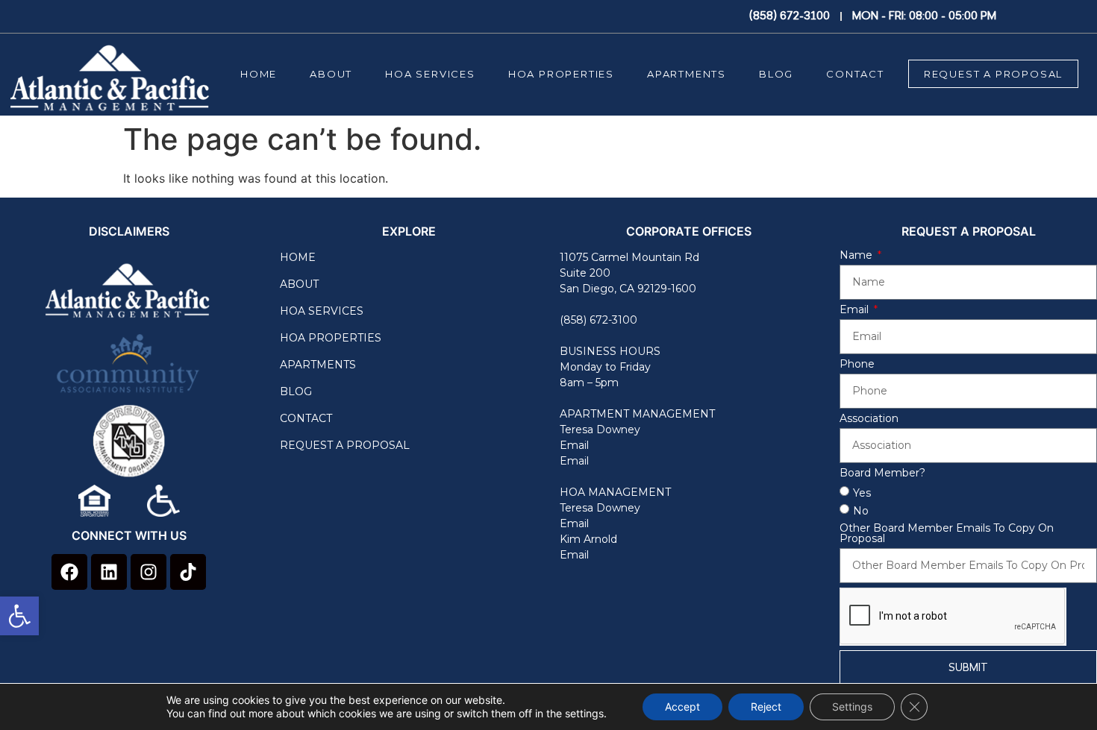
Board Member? (882, 473)
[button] (19, 616)
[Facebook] (69, 572)
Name (857, 256)
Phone (857, 365)
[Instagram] (148, 572)
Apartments (686, 74)
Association (869, 419)
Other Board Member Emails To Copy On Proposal (947, 534)
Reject (766, 706)
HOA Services (430, 74)
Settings (852, 706)
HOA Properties (561, 74)
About (331, 74)
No (861, 510)
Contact (855, 74)
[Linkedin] (109, 572)
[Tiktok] (188, 572)
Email (574, 445)
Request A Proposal (993, 74)
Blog (776, 74)
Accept (682, 706)
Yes (862, 493)
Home (258, 74)
